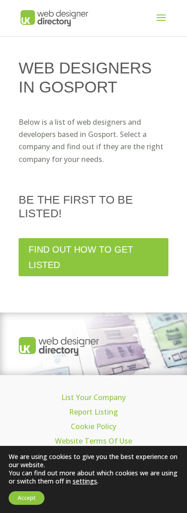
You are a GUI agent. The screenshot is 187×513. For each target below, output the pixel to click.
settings (85, 481)
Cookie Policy (93, 426)
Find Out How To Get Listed (81, 257)
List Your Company (93, 397)
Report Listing (93, 412)
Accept (26, 498)
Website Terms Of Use (93, 441)
